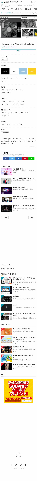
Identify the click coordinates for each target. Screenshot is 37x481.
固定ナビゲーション (18, 104)
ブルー (4, 81)
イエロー (26, 78)
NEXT (32, 217)
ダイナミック (19, 90)
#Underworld (5, 133)
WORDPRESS (24, 113)
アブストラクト (6, 93)
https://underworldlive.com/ (9, 46)
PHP (16, 113)
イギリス (4, 59)
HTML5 (4, 113)
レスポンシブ (20, 101)
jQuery (10, 113)
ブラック (11, 78)
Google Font (5, 116)
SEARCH (28, 9)
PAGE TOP (18, 456)
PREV (5, 217)
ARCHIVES (18, 9)
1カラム (4, 101)
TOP (3, 9)
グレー (19, 78)
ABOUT (10, 9)
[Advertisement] (18, 242)
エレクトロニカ (6, 124)
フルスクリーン (6, 104)
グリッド (11, 101)
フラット (4, 90)
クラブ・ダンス (17, 124)
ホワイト (4, 78)
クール (11, 90)
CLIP (19, 51)
